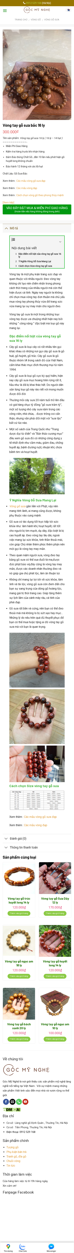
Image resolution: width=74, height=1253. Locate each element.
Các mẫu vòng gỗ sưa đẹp (30, 180)
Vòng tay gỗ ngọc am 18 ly (19, 963)
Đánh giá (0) (18, 838)
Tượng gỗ (12, 1147)
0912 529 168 (34, 3)
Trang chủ (21, 19)
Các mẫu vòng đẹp (27, 188)
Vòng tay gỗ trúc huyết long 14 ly (19, 900)
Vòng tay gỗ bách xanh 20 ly (19, 1026)
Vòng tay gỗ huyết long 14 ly (55, 963)
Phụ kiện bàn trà (16, 1152)
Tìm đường (8, 1251)
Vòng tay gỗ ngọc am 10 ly (55, 1026)
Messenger (51, 1251)
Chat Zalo (23, 1251)
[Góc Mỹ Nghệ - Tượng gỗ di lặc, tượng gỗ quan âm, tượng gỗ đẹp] (37, 9)
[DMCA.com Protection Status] (11, 1109)
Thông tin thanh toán (24, 847)
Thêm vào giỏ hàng (19, 913)
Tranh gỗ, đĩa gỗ (16, 1156)
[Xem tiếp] (8, 202)
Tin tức (10, 1165)
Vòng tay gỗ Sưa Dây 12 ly (55, 900)
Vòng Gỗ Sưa (51, 19)
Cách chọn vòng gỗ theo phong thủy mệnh (40, 195)
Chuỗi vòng (13, 1161)
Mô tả (14, 228)
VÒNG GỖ (36, 19)
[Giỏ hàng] (68, 9)
